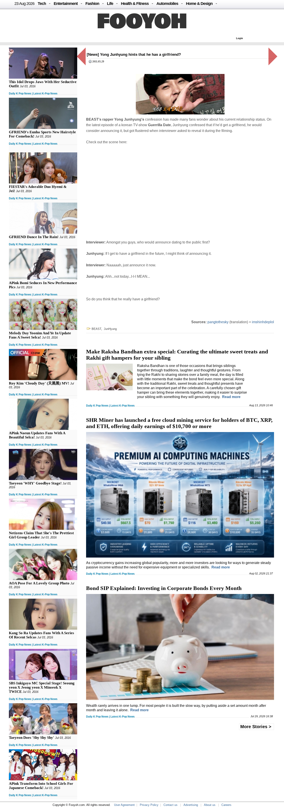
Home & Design (199, 3)
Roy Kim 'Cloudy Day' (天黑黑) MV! (39, 383)
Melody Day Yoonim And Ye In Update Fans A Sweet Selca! (40, 335)
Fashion (92, 3)
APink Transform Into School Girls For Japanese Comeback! (41, 785)
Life (110, 3)
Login (239, 38)
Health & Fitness (135, 3)
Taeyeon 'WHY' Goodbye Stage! (35, 483)
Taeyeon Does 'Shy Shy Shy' (31, 737)
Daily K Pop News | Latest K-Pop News (33, 93)
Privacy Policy (149, 805)
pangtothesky (218, 322)
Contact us (171, 805)
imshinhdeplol (263, 322)
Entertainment (66, 3)
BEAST (96, 329)
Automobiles (167, 3)
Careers (226, 805)
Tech (42, 3)
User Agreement (124, 805)
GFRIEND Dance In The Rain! (34, 237)
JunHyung (110, 329)
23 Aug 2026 (24, 3)
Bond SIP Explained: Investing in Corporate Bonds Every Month (164, 588)
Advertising (190, 805)
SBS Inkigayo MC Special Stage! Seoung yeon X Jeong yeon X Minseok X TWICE (42, 687)
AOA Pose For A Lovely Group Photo (39, 583)
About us (209, 805)
